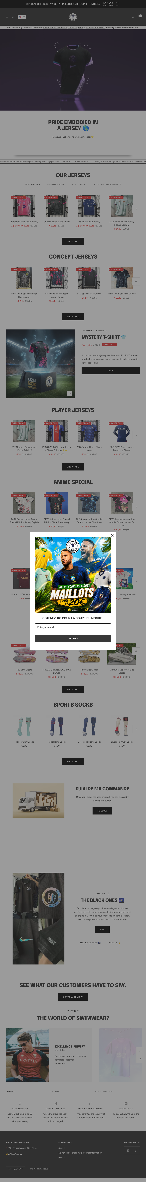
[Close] (112, 535)
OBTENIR (73, 638)
